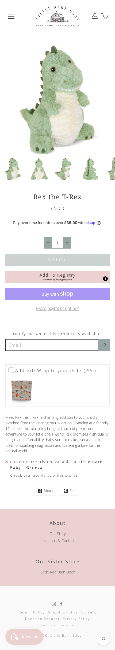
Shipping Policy (63, 612)
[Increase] (67, 243)
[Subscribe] (104, 345)
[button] (57, 277)
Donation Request (42, 618)
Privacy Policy (76, 618)
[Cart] (105, 16)
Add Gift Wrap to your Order (55, 370)
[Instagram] (53, 604)
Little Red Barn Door (58, 572)
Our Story (57, 533)
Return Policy (32, 612)
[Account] (94, 16)
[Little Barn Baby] (57, 16)
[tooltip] (105, 278)
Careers (89, 612)
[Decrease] (48, 243)
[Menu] (11, 16)
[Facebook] (61, 604)
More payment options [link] (57, 308)
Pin (72, 490)
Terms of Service (57, 625)
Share (49, 490)
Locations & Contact (58, 540)
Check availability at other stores (44, 475)
